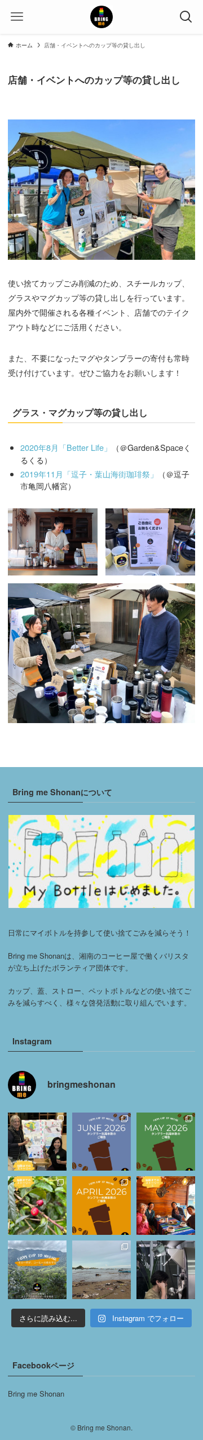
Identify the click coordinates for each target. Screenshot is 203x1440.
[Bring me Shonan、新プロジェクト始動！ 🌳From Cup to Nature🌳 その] (37, 1269)
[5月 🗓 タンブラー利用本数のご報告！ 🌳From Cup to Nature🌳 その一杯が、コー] (165, 1142)
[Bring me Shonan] (101, 17)
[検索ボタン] (186, 17)
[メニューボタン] (17, 17)
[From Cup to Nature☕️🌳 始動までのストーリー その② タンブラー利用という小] (37, 1205)
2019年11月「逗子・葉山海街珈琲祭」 (89, 474)
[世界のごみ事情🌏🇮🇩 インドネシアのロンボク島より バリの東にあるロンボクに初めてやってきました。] (101, 1269)
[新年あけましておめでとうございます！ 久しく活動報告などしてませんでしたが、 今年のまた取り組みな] (165, 1269)
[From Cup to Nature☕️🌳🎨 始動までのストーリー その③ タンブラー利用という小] (37, 1142)
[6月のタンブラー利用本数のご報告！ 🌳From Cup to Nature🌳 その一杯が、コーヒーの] (101, 1142)
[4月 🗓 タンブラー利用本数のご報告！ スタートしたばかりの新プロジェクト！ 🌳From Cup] (101, 1205)
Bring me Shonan (36, 1393)
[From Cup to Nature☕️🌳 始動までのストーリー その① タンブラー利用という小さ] (165, 1205)
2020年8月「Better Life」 (66, 447)
